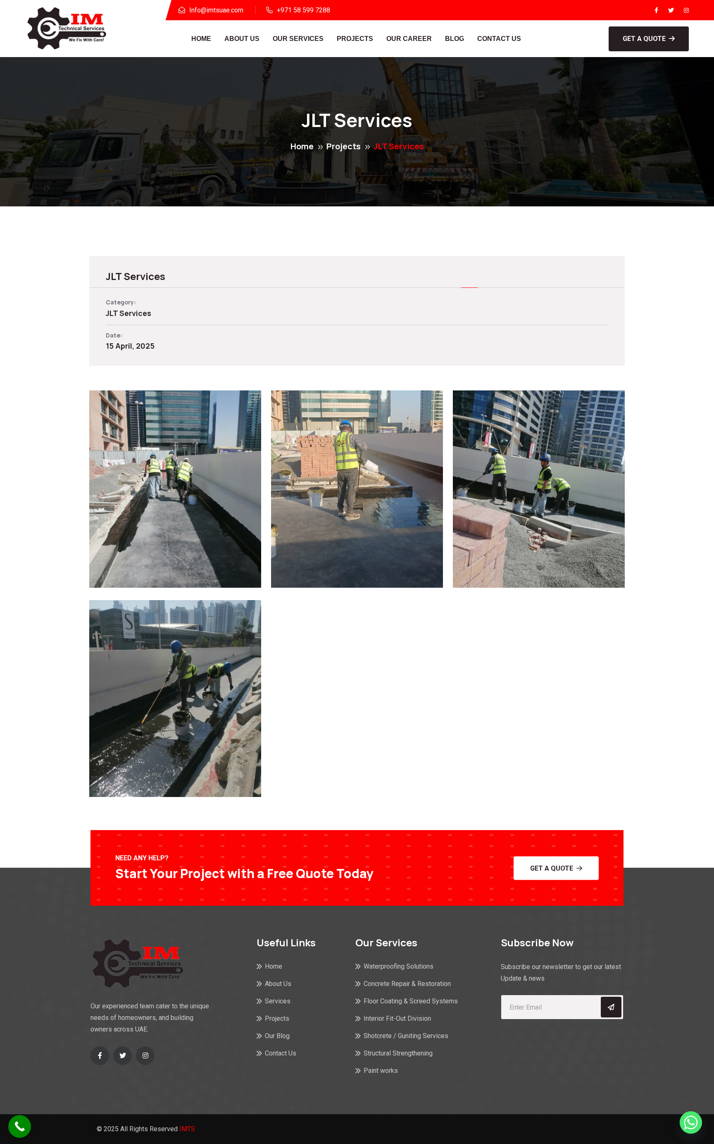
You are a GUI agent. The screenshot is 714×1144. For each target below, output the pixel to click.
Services (277, 1001)
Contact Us (499, 38)
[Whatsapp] (691, 1122)
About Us (241, 38)
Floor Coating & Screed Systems (411, 1001)
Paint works (381, 1071)
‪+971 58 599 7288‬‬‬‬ (303, 10)
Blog (454, 38)
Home (201, 38)
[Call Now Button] (19, 1126)
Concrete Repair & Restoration (407, 984)
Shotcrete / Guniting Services (406, 1036)
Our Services (298, 38)
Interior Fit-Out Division (397, 1018)
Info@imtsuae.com (216, 10)
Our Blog (277, 1036)
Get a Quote (644, 39)
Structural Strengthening (398, 1053)
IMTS (187, 1129)
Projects (355, 38)
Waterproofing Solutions (398, 966)
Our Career (409, 38)
